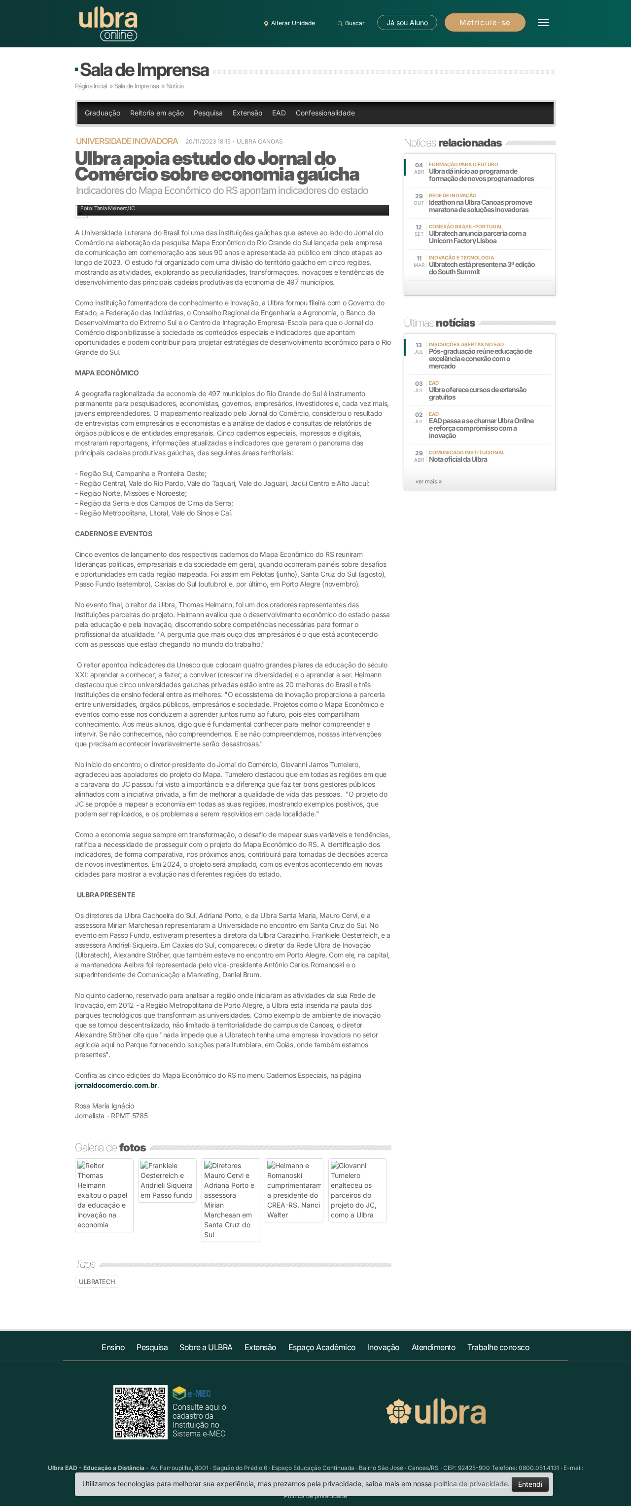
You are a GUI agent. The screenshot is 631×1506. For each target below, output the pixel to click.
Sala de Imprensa (144, 69)
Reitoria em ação (157, 113)
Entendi (530, 1484)
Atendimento (434, 1347)
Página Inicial (91, 86)
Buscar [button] (355, 23)
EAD (279, 113)
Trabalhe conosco (498, 1347)
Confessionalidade (325, 113)
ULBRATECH (97, 1282)
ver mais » (429, 481)
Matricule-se (485, 22)
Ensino (113, 1347)
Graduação (102, 113)
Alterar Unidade (293, 23)
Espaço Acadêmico (322, 1347)
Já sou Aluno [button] (407, 22)
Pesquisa (208, 113)
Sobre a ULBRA (206, 1347)
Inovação (384, 1347)
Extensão (247, 113)
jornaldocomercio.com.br (116, 1085)
